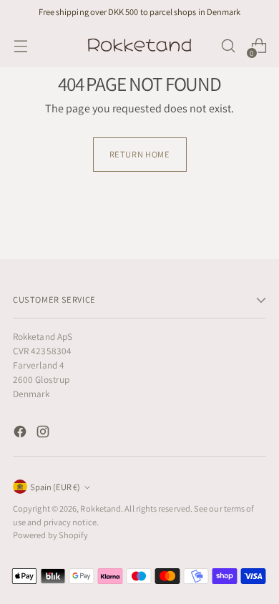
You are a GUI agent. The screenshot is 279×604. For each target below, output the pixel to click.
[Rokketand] (139, 46)
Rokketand (100, 508)
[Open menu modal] (20, 46)
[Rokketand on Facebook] (21, 434)
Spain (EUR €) (55, 487)
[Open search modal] (228, 46)
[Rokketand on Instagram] (44, 434)
